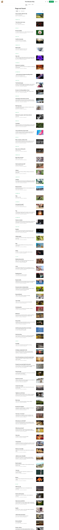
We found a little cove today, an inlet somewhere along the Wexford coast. (24, 465)
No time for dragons (19, 406)
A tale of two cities (19, 385)
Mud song (17, 400)
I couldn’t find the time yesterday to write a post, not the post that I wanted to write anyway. (25, 373)
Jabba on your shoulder (20, 456)
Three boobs (18, 441)
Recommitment (18, 294)
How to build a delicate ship (21, 13)
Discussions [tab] (22, 11)
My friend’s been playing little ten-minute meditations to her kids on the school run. (25, 188)
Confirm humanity (19, 39)
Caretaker (17, 123)
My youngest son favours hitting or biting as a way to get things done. (24, 172)
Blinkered (17, 313)
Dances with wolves (19, 493)
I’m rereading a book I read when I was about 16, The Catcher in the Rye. (23, 472)
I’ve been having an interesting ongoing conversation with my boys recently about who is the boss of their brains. (24, 132)
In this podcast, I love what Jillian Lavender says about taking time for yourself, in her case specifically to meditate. (25, 366)
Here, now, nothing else (20, 149)
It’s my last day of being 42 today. (20, 329)
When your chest (18, 197)
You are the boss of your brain (21, 130)
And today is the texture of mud (22, 98)
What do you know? (19, 428)
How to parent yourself (20, 163)
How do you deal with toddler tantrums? (21, 515)
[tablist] (20, 11)
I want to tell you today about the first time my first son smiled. (24, 479)
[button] (26, 4)
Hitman (17, 170)
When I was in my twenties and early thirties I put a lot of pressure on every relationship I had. (24, 261)
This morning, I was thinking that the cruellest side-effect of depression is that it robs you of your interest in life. (24, 315)
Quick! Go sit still (19, 378)
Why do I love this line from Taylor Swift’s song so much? (24, 91)
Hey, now (17, 56)
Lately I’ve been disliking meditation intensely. (22, 295)
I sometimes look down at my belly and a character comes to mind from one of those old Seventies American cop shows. (25, 443)
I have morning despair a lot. (20, 75)
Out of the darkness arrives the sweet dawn (24, 357)
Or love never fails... (18, 23)
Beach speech (18, 463)
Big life (16, 508)
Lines (16, 266)
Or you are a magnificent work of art (21, 48)
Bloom (16, 477)
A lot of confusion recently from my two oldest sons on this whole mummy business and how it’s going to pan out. (24, 141)
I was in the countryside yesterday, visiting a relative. (23, 401)
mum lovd (17, 116)
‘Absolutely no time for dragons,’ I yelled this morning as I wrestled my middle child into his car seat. (24, 408)
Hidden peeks (18, 236)
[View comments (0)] (22, 17)
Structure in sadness (19, 65)
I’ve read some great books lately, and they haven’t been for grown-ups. (24, 238)
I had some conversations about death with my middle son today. (24, 450)
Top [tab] (19, 11)
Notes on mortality (19, 448)
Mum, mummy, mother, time (21, 139)
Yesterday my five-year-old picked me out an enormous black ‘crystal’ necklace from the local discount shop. (25, 322)
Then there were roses (20, 22)
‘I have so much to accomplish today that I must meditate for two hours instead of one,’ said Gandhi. (25, 380)
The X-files (17, 300)
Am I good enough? (19, 204)
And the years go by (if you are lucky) (23, 327)
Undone (17, 179)
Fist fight (17, 343)
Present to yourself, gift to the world (23, 364)
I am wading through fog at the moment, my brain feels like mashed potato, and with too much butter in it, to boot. (25, 213)
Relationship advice (19, 259)
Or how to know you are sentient (20, 40)
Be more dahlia (18, 30)
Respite (17, 229)
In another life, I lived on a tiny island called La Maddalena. (24, 509)
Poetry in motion (18, 220)
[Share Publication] (48, 2)
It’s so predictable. (18, 522)
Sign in (56, 1)
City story (17, 435)
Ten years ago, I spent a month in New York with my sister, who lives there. (24, 387)
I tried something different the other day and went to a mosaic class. (24, 245)
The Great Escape (19, 83)
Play (16, 243)
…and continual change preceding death (23, 74)
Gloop (16, 250)
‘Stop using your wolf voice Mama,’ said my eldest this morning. (24, 495)
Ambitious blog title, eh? (19, 165)
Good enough (18, 371)
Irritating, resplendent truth (21, 350)
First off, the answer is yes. (19, 205)
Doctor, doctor (18, 527)
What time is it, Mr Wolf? (20, 420)
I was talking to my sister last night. (21, 274)
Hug (16, 195)
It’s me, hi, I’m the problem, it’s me (22, 90)
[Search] (46, 2)
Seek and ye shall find (20, 501)
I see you (17, 470)
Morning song (18, 105)
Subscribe (51, 1)
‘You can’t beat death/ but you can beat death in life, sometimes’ (23, 488)
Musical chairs (18, 186)
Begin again (17, 47)
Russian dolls (18, 279)
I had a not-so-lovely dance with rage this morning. (23, 344)
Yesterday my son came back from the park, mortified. (24, 308)
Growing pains (18, 307)
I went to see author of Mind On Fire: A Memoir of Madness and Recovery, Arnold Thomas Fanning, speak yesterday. (24, 395)
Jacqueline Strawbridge (21, 24)
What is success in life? (19, 158)
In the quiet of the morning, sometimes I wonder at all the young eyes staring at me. (24, 107)
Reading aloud (18, 273)
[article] (29, 15)
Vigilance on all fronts (20, 393)
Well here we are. (18, 150)
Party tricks (17, 320)
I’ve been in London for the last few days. (22, 436)
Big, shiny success (19, 157)
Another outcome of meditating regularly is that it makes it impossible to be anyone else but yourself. (24, 289)
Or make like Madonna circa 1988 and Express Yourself (24, 31)
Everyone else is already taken (21, 287)
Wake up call (18, 486)
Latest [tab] (17, 11)
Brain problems (18, 521)
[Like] (16, 60)
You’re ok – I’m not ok (19, 413)
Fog (16, 210)
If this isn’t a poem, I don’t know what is (23, 115)
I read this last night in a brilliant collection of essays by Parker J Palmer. (24, 359)
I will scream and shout (20, 514)
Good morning (18, 334)
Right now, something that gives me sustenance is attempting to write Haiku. (25, 67)
